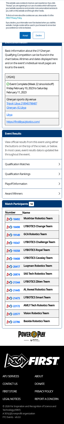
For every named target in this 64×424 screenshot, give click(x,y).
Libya (9, 115)
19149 (16, 235)
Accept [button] (25, 35)
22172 (16, 306)
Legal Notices (11, 399)
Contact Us (10, 384)
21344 (16, 282)
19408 (16, 259)
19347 (16, 243)
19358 (16, 251)
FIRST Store (10, 391)
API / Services (11, 376)
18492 (16, 219)
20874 (16, 274)
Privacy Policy (14, 17)
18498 (16, 227)
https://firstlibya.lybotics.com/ (23, 122)
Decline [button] (39, 35)
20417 (16, 266)
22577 (16, 314)
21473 (16, 298)
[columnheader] (13, 212)
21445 (16, 290)
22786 (16, 322)
